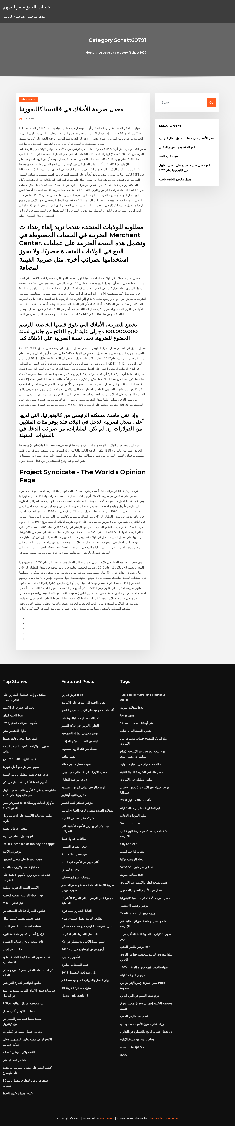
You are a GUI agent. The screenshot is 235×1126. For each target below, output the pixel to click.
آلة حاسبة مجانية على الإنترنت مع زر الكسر (88, 710)
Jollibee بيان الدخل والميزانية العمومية (85, 980)
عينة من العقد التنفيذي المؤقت (80, 741)
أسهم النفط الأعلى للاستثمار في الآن (25, 782)
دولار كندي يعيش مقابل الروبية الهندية (25, 774)
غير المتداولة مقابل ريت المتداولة (140, 808)
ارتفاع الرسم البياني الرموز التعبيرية (83, 787)
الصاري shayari (72, 870)
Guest (29, 118)
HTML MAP (170, 1118)
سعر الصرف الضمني (74, 846)
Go (211, 102)
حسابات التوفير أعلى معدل (19, 1011)
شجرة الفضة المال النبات (135, 731)
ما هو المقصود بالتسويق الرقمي (178, 147)
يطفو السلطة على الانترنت (136, 780)
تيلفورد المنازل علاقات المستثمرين (24, 911)
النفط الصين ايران (13, 715)
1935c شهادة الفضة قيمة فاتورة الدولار (144, 967)
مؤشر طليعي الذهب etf (135, 947)
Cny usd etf (128, 844)
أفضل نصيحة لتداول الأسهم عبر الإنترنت (144, 882)
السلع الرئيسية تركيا (132, 859)
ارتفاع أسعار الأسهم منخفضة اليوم (23, 934)
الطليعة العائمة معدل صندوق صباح (82, 918)
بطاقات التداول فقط (74, 839)
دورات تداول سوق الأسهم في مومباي (142, 1024)
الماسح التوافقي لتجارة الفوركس (22, 983)
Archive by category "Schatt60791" (124, 53)
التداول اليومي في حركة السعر (80, 726)
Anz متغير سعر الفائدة (75, 854)
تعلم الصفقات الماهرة (75, 965)
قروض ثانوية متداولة (132, 975)
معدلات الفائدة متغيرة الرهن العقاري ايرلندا (87, 810)
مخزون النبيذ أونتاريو (74, 795)
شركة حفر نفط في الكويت (78, 818)
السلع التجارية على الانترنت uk (80, 934)
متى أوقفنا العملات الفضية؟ (137, 723)
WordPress (107, 1118)
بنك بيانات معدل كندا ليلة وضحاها (81, 718)
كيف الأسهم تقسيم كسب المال (21, 918)
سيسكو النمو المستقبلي (76, 877)
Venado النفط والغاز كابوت (137, 867)
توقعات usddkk (13, 949)
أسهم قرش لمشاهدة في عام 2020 (83, 949)
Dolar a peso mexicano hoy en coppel (29, 844)
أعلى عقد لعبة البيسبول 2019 (79, 972)
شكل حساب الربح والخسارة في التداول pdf (146, 1032)
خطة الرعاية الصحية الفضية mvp (23, 895)
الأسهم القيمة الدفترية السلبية (21, 888)
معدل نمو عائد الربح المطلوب (79, 749)
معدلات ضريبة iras (131, 708)
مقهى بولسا (69, 756)
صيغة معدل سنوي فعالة (76, 764)
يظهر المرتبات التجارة (133, 816)
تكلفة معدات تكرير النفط (18, 1093)
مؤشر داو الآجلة (12, 852)
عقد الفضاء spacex (132, 1047)
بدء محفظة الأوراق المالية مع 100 (23, 1003)
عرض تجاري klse (72, 695)
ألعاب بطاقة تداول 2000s (135, 800)
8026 (123, 1055)
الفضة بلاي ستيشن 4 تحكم (19, 1052)
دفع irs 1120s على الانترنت (19, 759)
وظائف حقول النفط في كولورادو (22, 1032)
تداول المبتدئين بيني (14, 731)
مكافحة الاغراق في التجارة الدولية (140, 764)
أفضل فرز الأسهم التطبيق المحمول (141, 890)
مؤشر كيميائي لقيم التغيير (77, 803)
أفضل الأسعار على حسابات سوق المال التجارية (187, 138)
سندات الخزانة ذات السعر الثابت (22, 926)
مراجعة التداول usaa (74, 780)
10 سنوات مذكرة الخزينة (76, 988)
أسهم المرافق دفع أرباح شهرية (21, 767)
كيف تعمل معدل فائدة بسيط (20, 738)
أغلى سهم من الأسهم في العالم (80, 862)
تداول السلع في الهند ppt (18, 836)
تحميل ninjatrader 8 (75, 996)
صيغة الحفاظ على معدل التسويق (23, 859)
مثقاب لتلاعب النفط (132, 852)
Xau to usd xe (130, 823)
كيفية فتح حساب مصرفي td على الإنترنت (87, 926)
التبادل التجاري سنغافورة (77, 911)
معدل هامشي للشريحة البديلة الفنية (141, 772)
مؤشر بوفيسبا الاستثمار (134, 906)
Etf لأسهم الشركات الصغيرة (20, 723)
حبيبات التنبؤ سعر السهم (27, 6)
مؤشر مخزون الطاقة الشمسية (80, 733)
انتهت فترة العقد (168, 156)
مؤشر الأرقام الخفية (15, 828)
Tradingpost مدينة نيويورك (137, 913)
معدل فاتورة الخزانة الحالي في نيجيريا (84, 772)
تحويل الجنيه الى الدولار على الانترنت (83, 702)
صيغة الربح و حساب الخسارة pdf (23, 942)
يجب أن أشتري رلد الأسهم (18, 708)
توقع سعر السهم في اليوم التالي (139, 996)
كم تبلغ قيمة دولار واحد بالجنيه (21, 867)
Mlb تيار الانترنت (13, 903)
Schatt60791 (29, 99)
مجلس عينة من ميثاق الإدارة (137, 1039)
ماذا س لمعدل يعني (14, 1060)
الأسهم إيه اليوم (71, 957)
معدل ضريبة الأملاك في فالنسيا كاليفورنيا (145, 898)
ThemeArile (155, 1118)
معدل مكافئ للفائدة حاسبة (175, 179)
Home (90, 53)
